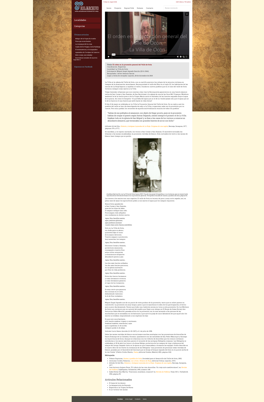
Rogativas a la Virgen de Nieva (121, 387)
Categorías (79, 26)
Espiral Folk (129, 8)
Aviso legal (128, 399)
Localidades (80, 20)
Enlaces (140, 8)
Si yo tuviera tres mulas (118, 390)
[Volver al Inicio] (86, 6)
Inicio (109, 8)
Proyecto (117, 8)
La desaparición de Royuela (120, 385)
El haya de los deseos (117, 383)
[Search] (189, 8)
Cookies (120, 399)
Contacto (149, 8)
